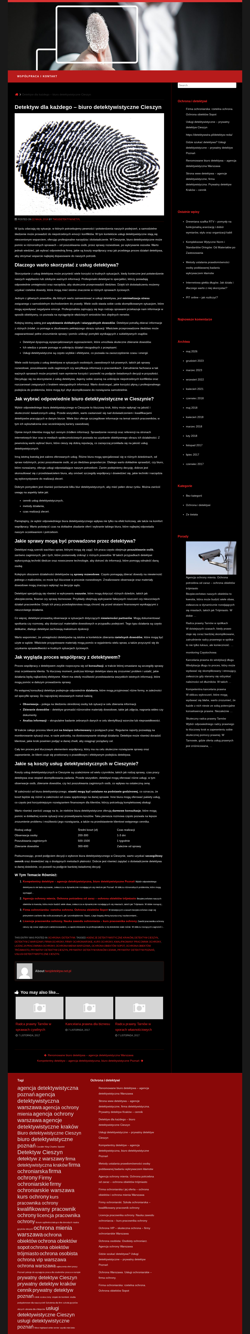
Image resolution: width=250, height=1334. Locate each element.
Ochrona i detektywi (61, 937)
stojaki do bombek (60, 1297)
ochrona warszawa (36, 1265)
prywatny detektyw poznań (135, 950)
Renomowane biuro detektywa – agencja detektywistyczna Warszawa (90, 1055)
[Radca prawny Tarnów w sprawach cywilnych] (39, 1018)
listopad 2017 (194, 445)
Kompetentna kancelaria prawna (206, 689)
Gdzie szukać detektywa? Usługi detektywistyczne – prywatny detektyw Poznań (209, 148)
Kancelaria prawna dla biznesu (87, 1024)
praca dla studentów (54, 1272)
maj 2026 (191, 351)
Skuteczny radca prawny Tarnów (206, 718)
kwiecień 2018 (195, 417)
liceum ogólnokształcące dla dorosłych (54, 1222)
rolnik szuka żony (42, 1297)
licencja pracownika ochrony (35, 946)
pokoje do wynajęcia (35, 1272)
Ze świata (192, 514)
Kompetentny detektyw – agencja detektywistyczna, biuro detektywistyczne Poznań (79, 881)
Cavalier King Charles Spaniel (50, 1147)
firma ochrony (54, 941)
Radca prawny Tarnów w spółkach (207, 623)
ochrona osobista (59, 1253)
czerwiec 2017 (195, 464)
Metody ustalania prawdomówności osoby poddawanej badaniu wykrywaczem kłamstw (207, 268)
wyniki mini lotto (67, 1328)
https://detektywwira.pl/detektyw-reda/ (209, 134)
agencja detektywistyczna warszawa (38, 1100)
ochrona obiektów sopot (108, 946)
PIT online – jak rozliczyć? (202, 297)
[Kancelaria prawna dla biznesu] (89, 1018)
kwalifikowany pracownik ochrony (137, 941)
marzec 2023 (194, 370)
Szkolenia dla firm (54, 1303)
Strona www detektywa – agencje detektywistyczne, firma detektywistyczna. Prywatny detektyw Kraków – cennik (124, 1106)
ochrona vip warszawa (41, 1259)
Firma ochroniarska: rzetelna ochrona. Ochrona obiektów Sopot (65, 909)
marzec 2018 (194, 426)
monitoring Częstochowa (201, 652)
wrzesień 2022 (195, 379)
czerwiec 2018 (195, 398)
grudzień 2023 (195, 360)
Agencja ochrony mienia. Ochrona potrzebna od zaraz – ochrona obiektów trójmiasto (79, 898)
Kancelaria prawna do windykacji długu (210, 659)
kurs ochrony (103, 941)
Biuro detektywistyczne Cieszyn (49, 1133)
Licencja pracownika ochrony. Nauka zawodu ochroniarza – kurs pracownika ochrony (80, 921)
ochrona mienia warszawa (73, 946)
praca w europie (72, 1272)
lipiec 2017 (192, 454)
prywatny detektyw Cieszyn (49, 950)
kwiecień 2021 (195, 388)
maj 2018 (191, 407)
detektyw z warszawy (29, 941)
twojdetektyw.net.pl (66, 219)
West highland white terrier (46, 1328)
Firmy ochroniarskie (79, 941)
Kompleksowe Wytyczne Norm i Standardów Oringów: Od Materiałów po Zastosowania (210, 247)
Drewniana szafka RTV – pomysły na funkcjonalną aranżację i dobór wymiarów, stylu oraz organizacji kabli (209, 227)
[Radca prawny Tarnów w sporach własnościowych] (139, 1018)
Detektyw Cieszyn (146, 937)
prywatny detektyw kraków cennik (92, 950)
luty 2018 (191, 435)
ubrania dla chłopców (35, 1309)
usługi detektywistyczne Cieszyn (37, 954)
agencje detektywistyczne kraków (109, 937)
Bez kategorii (194, 495)
